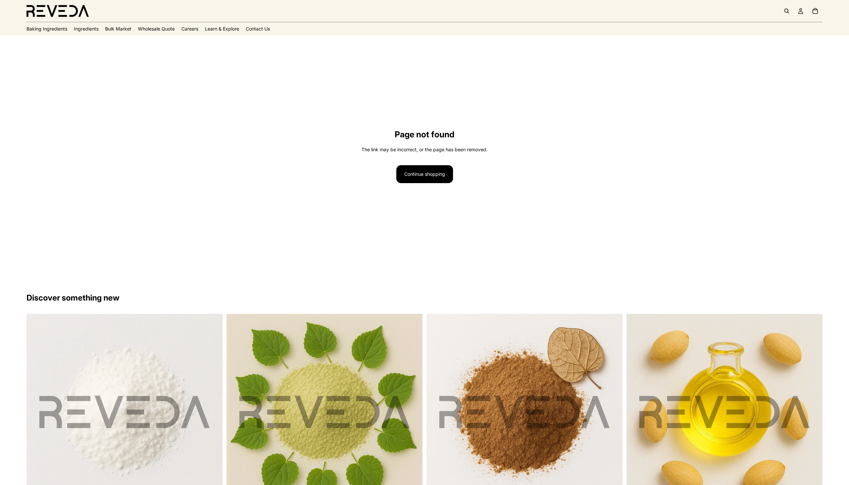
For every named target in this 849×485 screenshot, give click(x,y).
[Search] (786, 11)
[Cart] (815, 11)
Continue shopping (424, 174)
